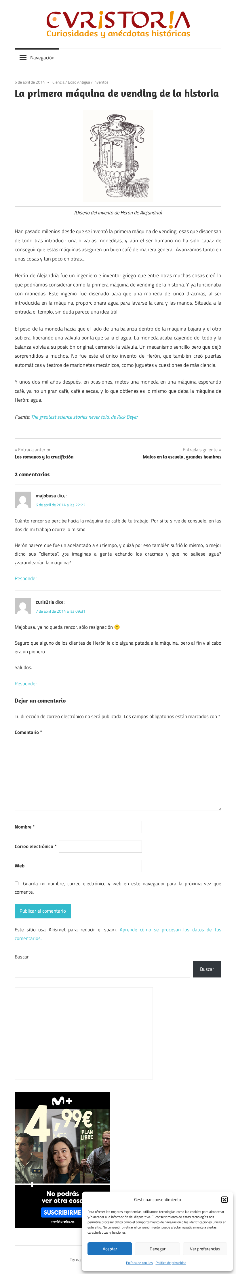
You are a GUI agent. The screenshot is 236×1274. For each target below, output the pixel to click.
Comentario (28, 732)
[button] (224, 1200)
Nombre (25, 827)
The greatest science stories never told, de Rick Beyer (84, 417)
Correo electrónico (35, 846)
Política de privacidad (171, 1262)
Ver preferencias (205, 1248)
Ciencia (58, 82)
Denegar (157, 1248)
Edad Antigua (79, 82)
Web (19, 865)
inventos (101, 82)
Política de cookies (139, 1262)
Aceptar (110, 1248)
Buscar (22, 956)
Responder (26, 578)
